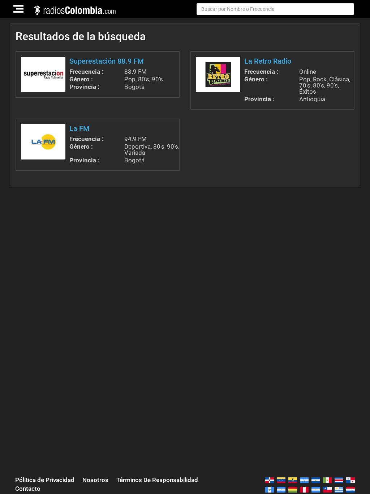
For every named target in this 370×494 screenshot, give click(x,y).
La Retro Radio (267, 61)
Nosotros (95, 480)
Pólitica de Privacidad (44, 480)
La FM (79, 128)
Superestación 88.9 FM (106, 61)
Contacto (27, 488)
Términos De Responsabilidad (157, 480)
